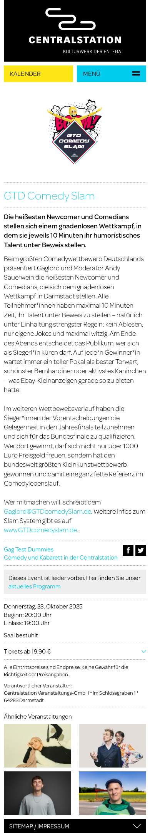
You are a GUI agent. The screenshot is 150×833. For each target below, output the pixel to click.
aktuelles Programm (34, 586)
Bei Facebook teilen (128, 550)
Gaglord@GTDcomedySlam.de (47, 511)
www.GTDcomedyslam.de (40, 530)
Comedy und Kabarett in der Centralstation (61, 557)
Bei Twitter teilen (140, 550)
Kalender (25, 73)
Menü (91, 73)
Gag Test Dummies (28, 549)
